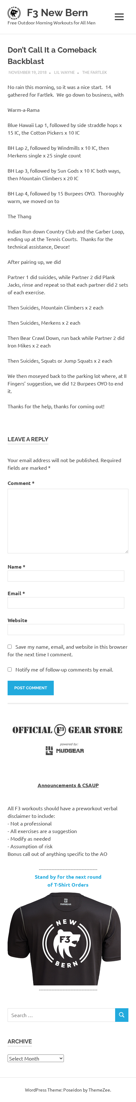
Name (16, 566)
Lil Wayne (64, 72)
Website (17, 620)
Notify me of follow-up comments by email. (64, 669)
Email (16, 593)
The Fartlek (94, 72)
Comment (21, 483)
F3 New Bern (57, 12)
